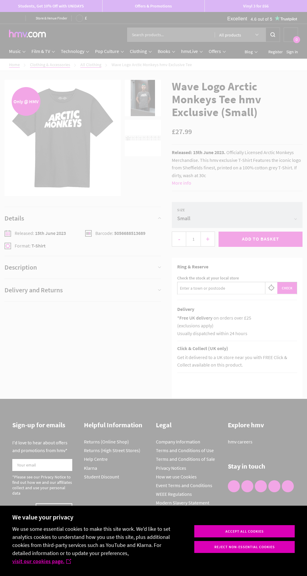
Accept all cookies (244, 531)
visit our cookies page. (38, 561)
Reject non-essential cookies (244, 547)
